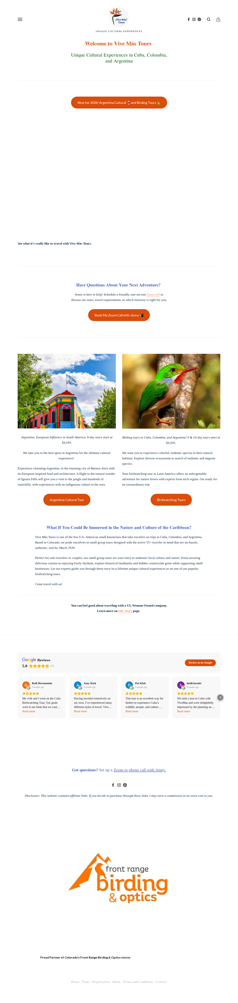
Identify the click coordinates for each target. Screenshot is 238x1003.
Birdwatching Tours (171, 500)
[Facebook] (113, 785)
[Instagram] (119, 785)
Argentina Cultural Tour (67, 500)
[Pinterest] (125, 785)
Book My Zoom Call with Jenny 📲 (119, 315)
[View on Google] (26, 685)
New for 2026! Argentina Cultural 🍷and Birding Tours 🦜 (119, 103)
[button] (18, 697)
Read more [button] (28, 711)
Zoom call (153, 294)
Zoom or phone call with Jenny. (140, 770)
